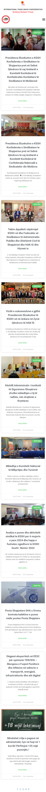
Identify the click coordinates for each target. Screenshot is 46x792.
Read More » (23, 101)
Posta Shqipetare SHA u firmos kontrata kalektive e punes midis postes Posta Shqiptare (23, 614)
